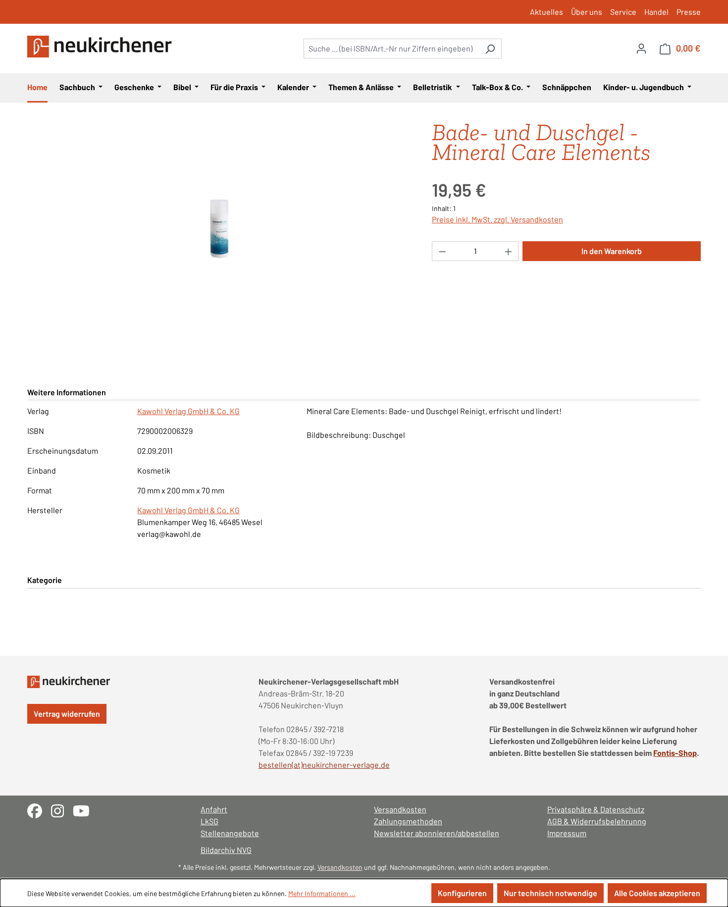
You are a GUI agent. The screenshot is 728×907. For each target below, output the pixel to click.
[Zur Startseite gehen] (101, 46)
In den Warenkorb (611, 251)
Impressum (566, 833)
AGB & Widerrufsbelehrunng (596, 821)
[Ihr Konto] (641, 48)
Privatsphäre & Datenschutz (595, 809)
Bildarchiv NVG (226, 849)
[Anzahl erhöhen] (508, 251)
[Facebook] (39, 809)
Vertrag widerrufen (67, 713)
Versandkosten (400, 809)
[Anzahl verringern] (442, 251)
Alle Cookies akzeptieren (657, 893)
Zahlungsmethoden (408, 821)
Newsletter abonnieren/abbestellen (436, 833)
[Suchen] (490, 48)
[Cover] (219, 228)
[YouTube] (85, 809)
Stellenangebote (230, 833)
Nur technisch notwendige (550, 893)
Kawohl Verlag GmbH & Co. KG (188, 411)
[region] (219, 228)
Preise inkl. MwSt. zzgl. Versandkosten (497, 219)
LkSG (209, 821)
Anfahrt (214, 809)
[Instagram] (62, 809)
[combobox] (391, 48)
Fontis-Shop (675, 752)
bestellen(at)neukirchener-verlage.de (324, 764)
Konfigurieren (462, 893)
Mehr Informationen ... (322, 893)
